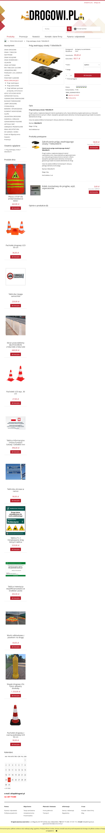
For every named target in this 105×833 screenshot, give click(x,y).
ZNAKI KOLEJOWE (10, 57)
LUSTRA (7, 75)
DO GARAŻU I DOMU (11, 132)
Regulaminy (65, 813)
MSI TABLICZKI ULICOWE (12, 68)
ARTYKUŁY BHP (9, 124)
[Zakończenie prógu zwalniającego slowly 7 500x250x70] (35, 145)
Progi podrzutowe (13, 86)
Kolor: (68, 65)
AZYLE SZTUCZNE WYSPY (12, 93)
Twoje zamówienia (29, 810)
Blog (82, 813)
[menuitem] (10, 36)
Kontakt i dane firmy (87, 810)
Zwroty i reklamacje (68, 810)
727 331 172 (73, 822)
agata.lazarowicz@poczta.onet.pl (52, 824)
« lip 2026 (7, 788)
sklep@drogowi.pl (88, 822)
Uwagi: (68, 69)
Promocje (7, 140)
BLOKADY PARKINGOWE (12, 101)
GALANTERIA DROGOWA (12, 116)
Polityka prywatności (10, 813)
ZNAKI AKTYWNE (10, 65)
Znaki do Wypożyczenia (12, 134)
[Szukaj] (69, 28)
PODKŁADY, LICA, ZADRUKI (13, 73)
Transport (46, 813)
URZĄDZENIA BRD (10, 70)
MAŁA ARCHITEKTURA (11, 129)
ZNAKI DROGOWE (10, 50)
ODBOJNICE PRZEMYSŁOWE (13, 127)
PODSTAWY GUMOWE (11, 78)
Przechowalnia (28, 816)
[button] (72, 95)
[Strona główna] (52, 15)
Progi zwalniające (13, 83)
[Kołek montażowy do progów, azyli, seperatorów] (35, 190)
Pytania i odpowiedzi (10, 810)
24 (9, 780)
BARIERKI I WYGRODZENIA (13, 109)
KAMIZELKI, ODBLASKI (11, 119)
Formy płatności (48, 810)
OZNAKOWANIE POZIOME (13, 122)
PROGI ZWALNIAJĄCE (11, 80)
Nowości (7, 137)
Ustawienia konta (29, 813)
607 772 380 (65, 822)
